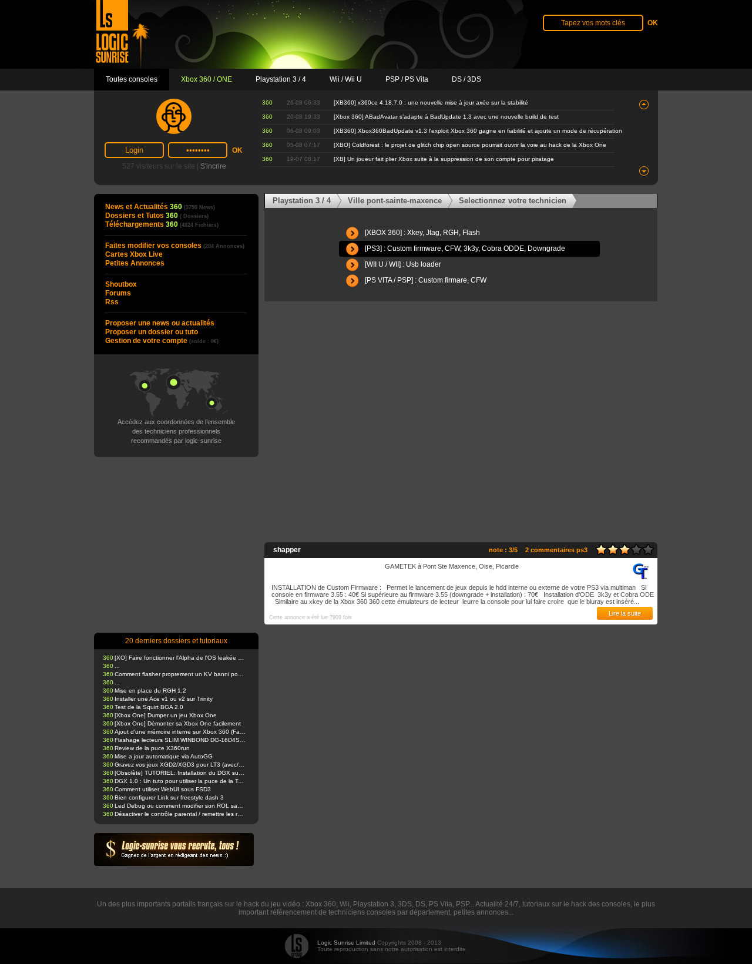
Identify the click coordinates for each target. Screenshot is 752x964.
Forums (118, 293)
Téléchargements (162, 224)
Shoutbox (121, 284)
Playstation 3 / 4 (302, 200)
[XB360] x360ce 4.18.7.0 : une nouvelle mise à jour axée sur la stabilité (431, 102)
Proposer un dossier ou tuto (151, 332)
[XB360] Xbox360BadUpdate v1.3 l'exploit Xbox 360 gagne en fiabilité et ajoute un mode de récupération (478, 130)
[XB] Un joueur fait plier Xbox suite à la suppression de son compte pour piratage (444, 159)
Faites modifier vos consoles (174, 245)
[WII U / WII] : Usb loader (403, 264)
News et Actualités (160, 207)
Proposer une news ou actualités (159, 323)
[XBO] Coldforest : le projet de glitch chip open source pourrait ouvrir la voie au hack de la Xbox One (470, 145)
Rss (112, 302)
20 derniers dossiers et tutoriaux (176, 641)
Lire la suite (625, 613)
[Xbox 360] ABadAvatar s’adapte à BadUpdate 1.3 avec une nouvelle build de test (446, 116)
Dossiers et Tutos (157, 215)
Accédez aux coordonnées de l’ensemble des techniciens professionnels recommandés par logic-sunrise (176, 431)
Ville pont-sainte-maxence (395, 200)
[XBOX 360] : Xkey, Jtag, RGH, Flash (422, 233)
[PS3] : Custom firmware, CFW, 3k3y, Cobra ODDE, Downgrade (465, 248)
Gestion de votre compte (162, 341)
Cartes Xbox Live (134, 254)
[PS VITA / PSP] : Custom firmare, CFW (425, 280)
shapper (287, 550)
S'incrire (213, 166)
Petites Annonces (134, 263)
